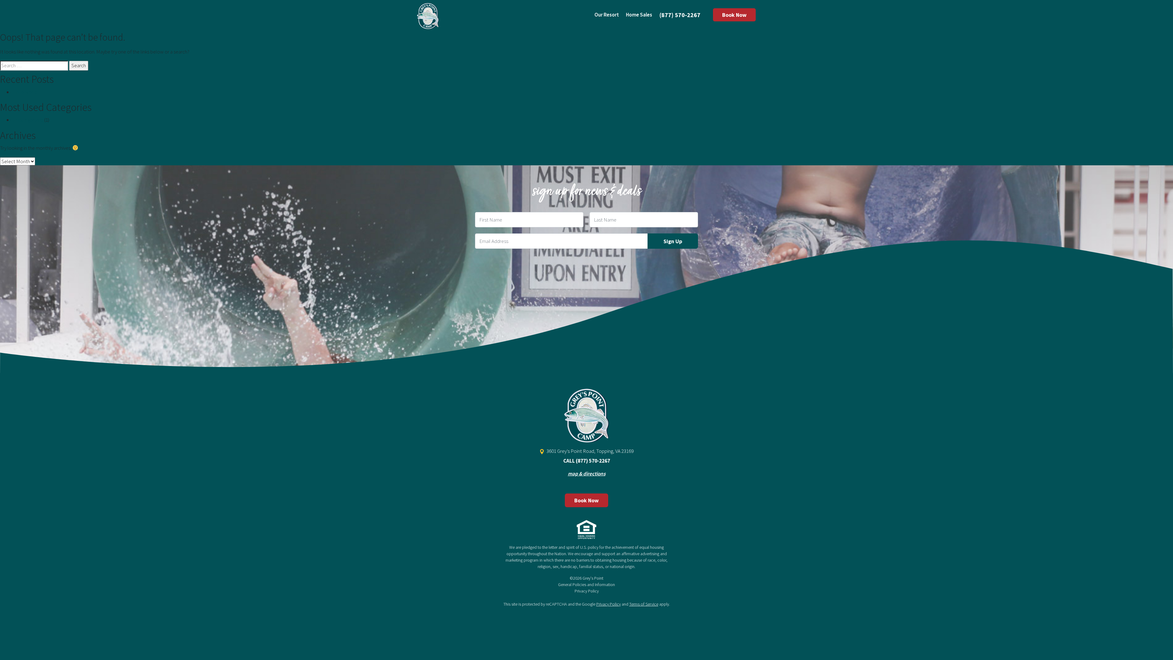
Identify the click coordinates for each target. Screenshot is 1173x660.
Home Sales (639, 14)
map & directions (586, 473)
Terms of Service (643, 604)
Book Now (734, 14)
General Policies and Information (586, 584)
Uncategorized (27, 119)
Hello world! (25, 92)
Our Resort (606, 14)
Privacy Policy (587, 591)
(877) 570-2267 (680, 15)
